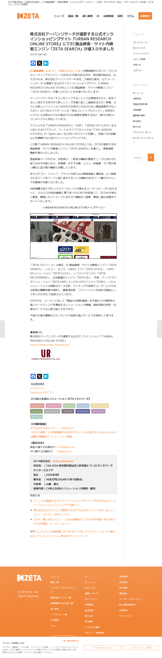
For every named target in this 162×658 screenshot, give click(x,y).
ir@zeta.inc (65, 451)
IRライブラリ (91, 599)
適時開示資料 (139, 115)
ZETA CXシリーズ (94, 531)
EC (46, 531)
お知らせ (137, 64)
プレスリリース (140, 42)
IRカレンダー (91, 587)
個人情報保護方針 (127, 604)
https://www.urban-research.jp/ (49, 345)
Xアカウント (37, 388)
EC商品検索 (37, 71)
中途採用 (123, 582)
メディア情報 (139, 59)
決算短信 (137, 98)
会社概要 (54, 619)
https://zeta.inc (63, 461)
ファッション (52, 536)
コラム (53, 625)
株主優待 (89, 621)
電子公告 (137, 126)
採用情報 (123, 576)
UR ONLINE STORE (72, 531)
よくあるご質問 (92, 627)
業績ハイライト (92, 593)
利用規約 (123, 610)
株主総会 (137, 121)
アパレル (40, 536)
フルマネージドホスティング (62, 589)
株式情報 (89, 610)
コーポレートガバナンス (130, 599)
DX (41, 531)
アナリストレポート (142, 132)
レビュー (51, 71)
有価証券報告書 (140, 104)
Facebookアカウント (42, 392)
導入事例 (54, 608)
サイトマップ (125, 615)
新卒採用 (123, 587)
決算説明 (137, 109)
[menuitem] (59, 16)
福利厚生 (123, 593)
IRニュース (138, 92)
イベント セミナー (141, 53)
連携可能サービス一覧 (60, 597)
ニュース (54, 576)
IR (86, 576)
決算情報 (89, 604)
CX (37, 531)
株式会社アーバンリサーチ (74, 536)
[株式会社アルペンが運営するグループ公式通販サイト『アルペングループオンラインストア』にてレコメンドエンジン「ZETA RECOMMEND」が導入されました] (2, 329)
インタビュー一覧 (58, 614)
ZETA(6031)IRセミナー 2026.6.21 (52, 428)
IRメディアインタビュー (143, 140)
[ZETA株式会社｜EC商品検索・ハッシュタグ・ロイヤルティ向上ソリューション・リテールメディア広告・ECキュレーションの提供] (28, 16)
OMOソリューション (71, 71)
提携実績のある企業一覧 (61, 603)
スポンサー (138, 70)
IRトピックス (139, 47)
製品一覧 (54, 582)
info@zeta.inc (66, 447)
